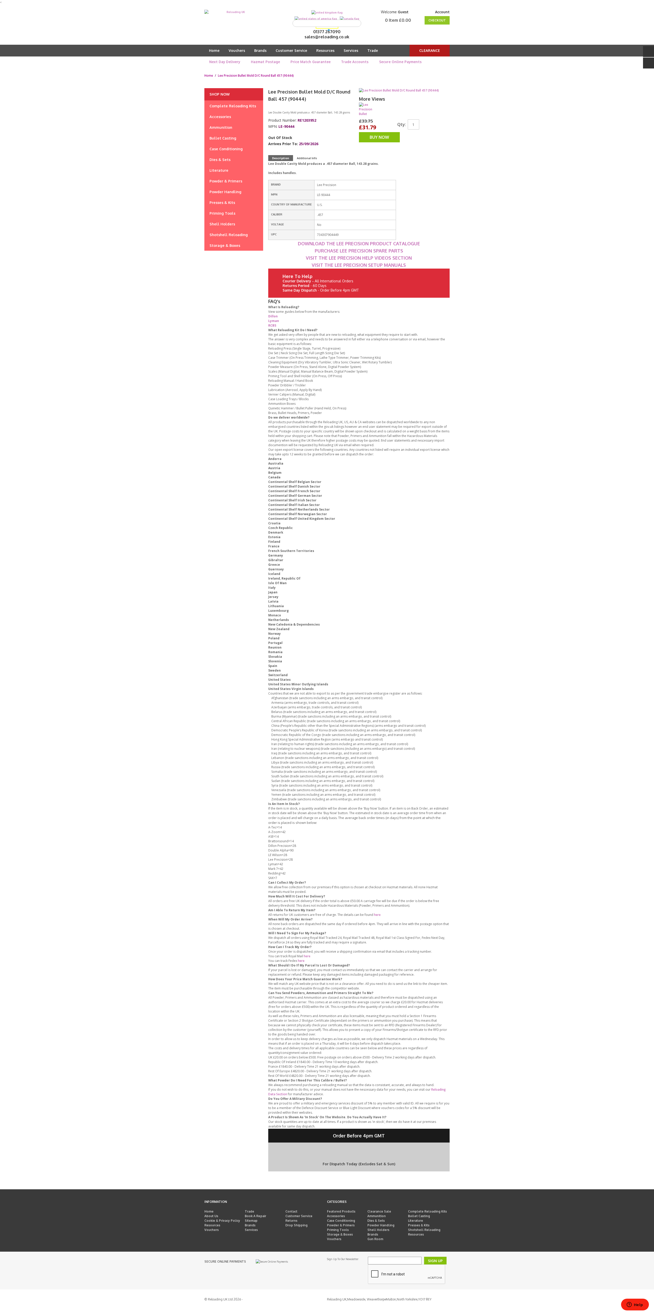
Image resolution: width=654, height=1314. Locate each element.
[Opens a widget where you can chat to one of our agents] (635, 1305)
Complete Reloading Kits (427, 1211)
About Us (211, 1216)
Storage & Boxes (340, 1234)
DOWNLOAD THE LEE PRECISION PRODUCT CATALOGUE (359, 243)
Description (280, 158)
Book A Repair (255, 1216)
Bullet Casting (419, 1216)
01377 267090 (327, 31)
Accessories (336, 1216)
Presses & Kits (418, 1225)
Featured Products (341, 1211)
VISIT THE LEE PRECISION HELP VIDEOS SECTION (359, 258)
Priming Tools (338, 1230)
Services (351, 50)
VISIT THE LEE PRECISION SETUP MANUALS (359, 265)
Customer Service (291, 50)
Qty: (401, 124)
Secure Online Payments (400, 62)
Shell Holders (378, 1230)
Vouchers (237, 50)
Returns (291, 1221)
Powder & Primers (341, 1225)
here (377, 915)
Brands (260, 50)
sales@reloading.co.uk (327, 36)
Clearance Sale (379, 1211)
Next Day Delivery (224, 62)
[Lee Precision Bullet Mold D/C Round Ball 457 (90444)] (366, 109)
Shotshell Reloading (424, 1230)
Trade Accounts (354, 62)
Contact (291, 1211)
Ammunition (376, 1216)
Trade (372, 50)
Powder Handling (380, 1225)
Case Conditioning (341, 1221)
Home (214, 50)
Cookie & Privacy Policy (222, 1221)
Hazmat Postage (265, 62)
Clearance (429, 50)
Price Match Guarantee (310, 62)
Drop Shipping (296, 1225)
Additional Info (307, 158)
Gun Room (375, 1239)
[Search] (356, 23)
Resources (325, 50)
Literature (415, 1221)
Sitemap (251, 1221)
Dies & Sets (376, 1221)
